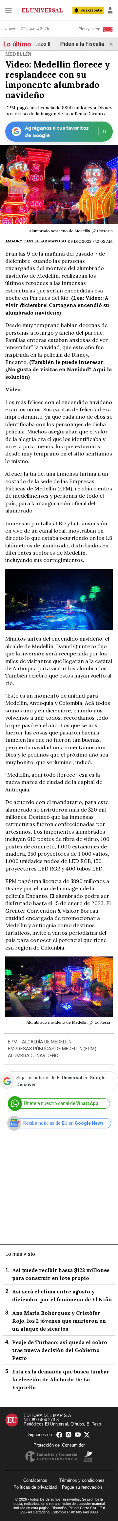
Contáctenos (35, 1480)
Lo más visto (20, 1254)
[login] (110, 10)
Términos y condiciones (82, 1480)
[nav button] (8, 10)
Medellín (18, 54)
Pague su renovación (82, 1487)
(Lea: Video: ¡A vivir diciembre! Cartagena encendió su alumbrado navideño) (57, 305)
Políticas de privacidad (35, 1487)
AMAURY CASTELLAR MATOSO (35, 240)
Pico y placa (89, 29)
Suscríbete (91, 10)
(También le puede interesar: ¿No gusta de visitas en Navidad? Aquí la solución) (58, 369)
